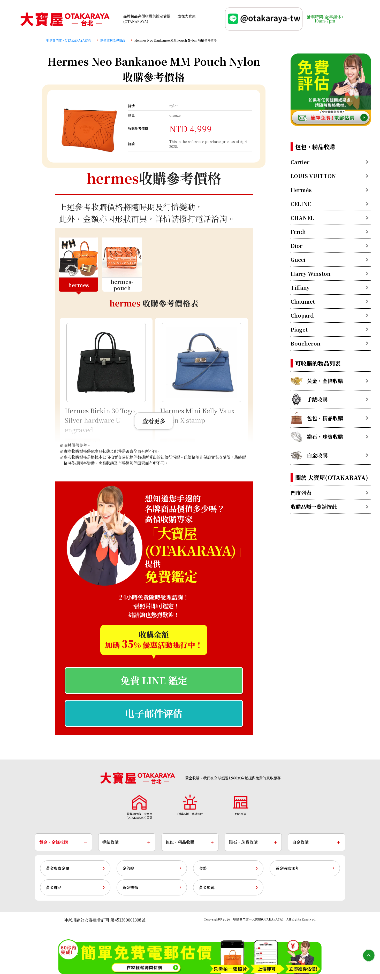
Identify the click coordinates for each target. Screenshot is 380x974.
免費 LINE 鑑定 (153, 680)
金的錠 (128, 868)
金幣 (203, 868)
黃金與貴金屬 (57, 868)
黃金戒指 (130, 887)
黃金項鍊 (207, 887)
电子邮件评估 (154, 713)
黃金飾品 (54, 887)
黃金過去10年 (287, 868)
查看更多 (153, 421)
